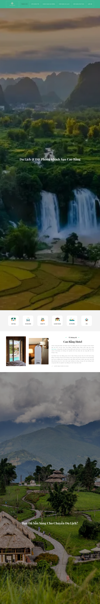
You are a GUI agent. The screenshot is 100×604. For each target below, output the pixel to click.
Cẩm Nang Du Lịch (64, 4)
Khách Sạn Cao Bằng (49, 4)
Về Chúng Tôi (35, 4)
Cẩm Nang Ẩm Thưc (78, 4)
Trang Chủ (24, 4)
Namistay (53, 349)
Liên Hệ (90, 4)
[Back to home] (12, 4)
